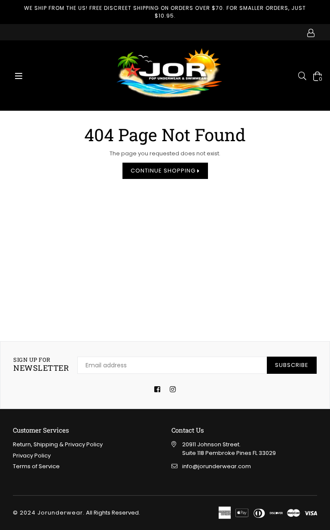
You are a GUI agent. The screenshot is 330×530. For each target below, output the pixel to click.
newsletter (41, 365)
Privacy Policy (32, 455)
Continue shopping (164, 171)
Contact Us (187, 430)
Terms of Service (36, 466)
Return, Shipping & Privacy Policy (58, 444)
